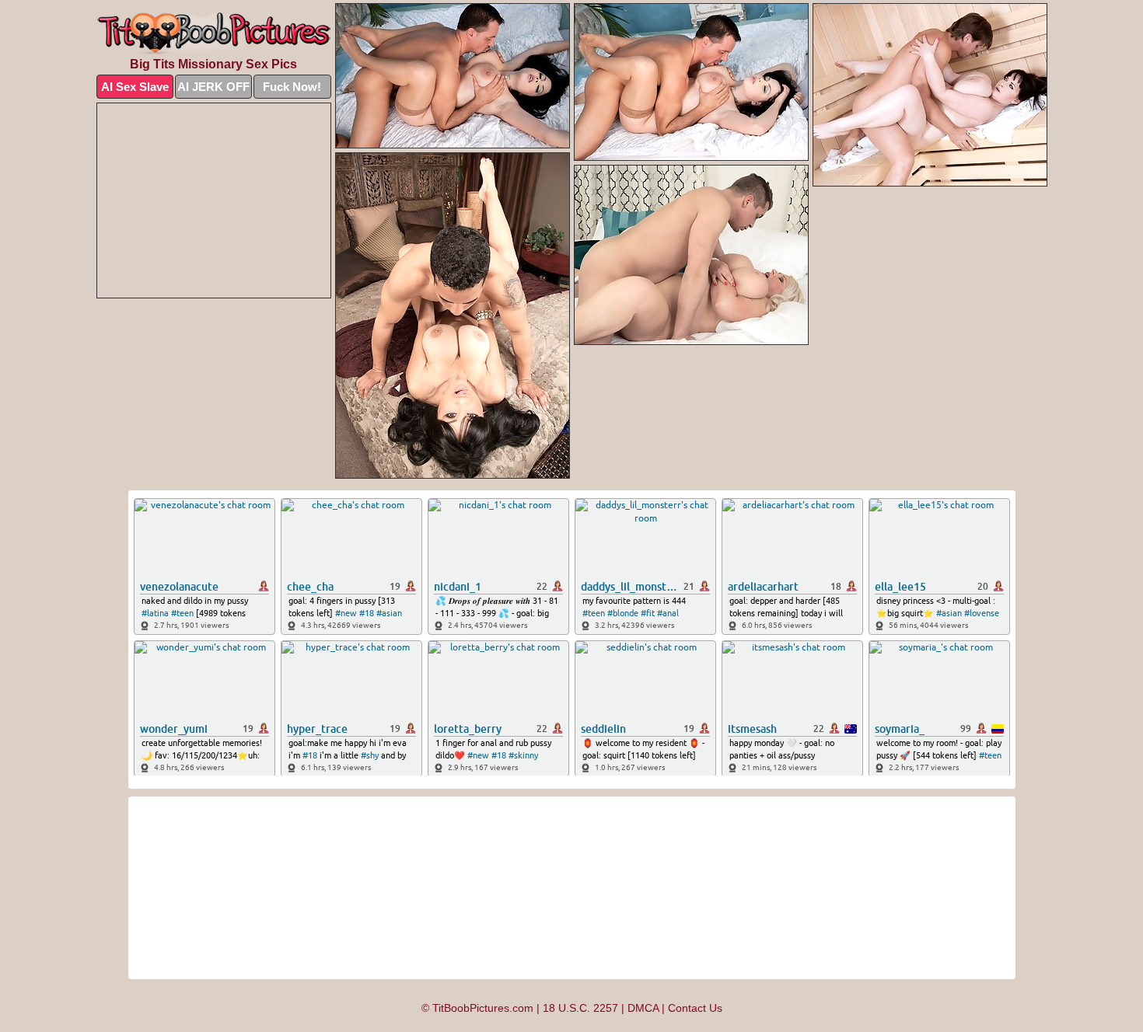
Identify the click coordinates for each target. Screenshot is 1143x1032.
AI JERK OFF (213, 86)
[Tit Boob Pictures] (213, 33)
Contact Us (695, 1008)
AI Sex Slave (135, 86)
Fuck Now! (292, 86)
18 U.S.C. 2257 (580, 1008)
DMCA (643, 1008)
